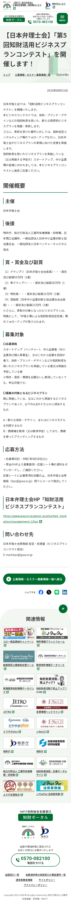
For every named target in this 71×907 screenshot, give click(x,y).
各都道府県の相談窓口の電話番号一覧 (46, 874)
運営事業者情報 (24, 879)
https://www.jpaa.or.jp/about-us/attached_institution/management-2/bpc (35, 519)
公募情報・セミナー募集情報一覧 (32, 74)
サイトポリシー (47, 879)
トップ (6, 74)
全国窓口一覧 (12, 874)
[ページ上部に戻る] (63, 609)
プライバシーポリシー (35, 885)
